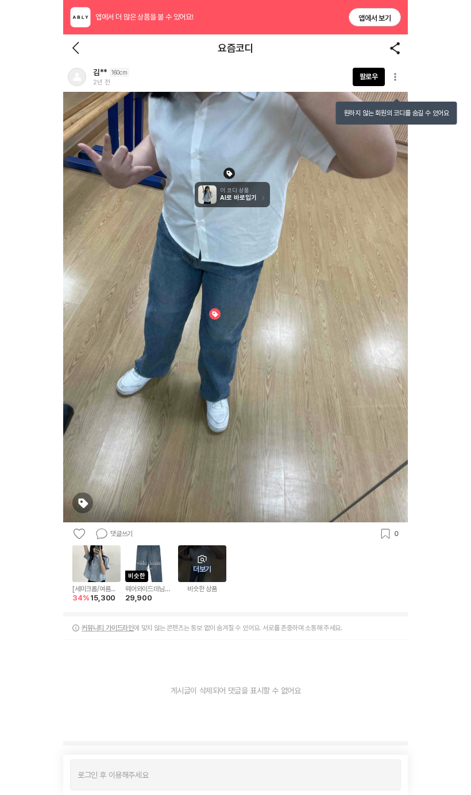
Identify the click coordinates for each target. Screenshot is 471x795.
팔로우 (369, 76)
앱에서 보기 (374, 18)
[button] (77, 77)
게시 (386, 775)
